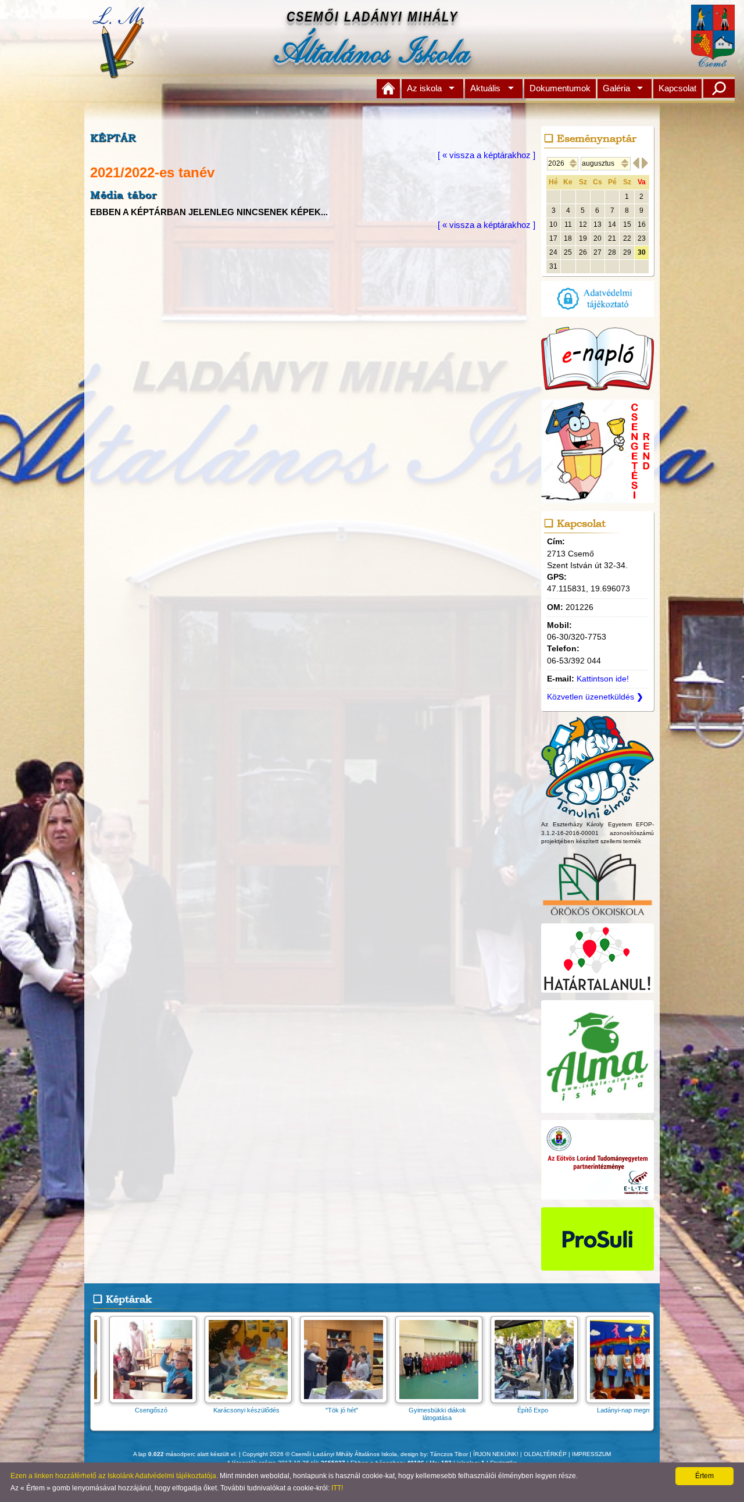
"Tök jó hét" (312, 1410)
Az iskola (424, 88)
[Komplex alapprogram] (597, 813)
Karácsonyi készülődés (217, 1410)
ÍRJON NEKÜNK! (495, 1454)
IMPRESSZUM (591, 1454)
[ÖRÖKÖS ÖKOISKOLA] (597, 917)
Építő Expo (503, 1410)
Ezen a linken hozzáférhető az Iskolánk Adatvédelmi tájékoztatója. (114, 1476)
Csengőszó (122, 1410)
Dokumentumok (560, 88)
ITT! (337, 1488)
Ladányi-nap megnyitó (599, 1410)
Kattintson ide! (603, 679)
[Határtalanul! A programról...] (597, 993)
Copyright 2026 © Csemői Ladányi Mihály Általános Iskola (319, 1454)
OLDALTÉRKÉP (545, 1454)
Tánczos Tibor (449, 1454)
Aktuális (485, 88)
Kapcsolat (677, 88)
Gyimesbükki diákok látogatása (408, 1414)
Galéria (616, 88)
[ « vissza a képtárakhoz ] (486, 155)
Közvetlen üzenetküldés (595, 697)
